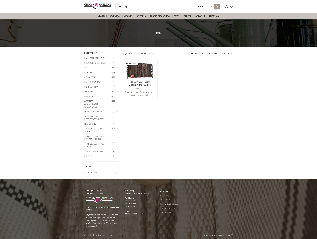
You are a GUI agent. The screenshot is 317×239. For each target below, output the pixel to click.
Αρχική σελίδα (128, 53)
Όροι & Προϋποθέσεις (169, 204)
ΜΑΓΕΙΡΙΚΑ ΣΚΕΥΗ (93, 82)
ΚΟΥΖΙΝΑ (88, 72)
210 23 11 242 (130, 200)
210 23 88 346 (130, 206)
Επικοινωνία (165, 200)
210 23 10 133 (130, 203)
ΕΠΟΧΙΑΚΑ (89, 67)
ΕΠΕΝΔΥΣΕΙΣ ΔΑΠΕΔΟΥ (95, 63)
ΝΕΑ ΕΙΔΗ (89, 96)
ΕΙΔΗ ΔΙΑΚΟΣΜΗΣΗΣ (94, 58)
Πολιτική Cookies (167, 212)
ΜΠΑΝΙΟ (88, 91)
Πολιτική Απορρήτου (168, 208)
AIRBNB (88, 156)
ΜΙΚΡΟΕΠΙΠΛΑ (91, 86)
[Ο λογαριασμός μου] (226, 6)
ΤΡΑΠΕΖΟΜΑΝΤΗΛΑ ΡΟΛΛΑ (94, 145)
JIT (232, 235)
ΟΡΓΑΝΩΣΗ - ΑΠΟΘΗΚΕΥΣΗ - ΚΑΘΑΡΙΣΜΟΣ (91, 104)
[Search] (217, 6)
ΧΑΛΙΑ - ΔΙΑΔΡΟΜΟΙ (94, 151)
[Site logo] (98, 6)
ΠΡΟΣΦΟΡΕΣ (90, 123)
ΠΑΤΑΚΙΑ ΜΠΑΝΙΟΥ (93, 111)
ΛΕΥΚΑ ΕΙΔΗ (90, 77)
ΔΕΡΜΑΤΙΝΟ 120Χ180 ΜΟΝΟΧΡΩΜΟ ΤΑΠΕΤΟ (140, 83)
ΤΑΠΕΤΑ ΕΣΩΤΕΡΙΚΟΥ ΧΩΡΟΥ (94, 130)
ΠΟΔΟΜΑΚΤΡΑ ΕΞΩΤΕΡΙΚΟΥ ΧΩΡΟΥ (94, 117)
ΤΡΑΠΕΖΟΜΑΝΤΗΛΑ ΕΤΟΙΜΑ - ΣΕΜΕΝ (94, 137)
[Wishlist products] (231, 6)
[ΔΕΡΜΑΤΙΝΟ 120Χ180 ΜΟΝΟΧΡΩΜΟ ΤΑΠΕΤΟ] (140, 70)
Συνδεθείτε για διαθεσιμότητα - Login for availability (140, 93)
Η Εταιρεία (164, 195)
